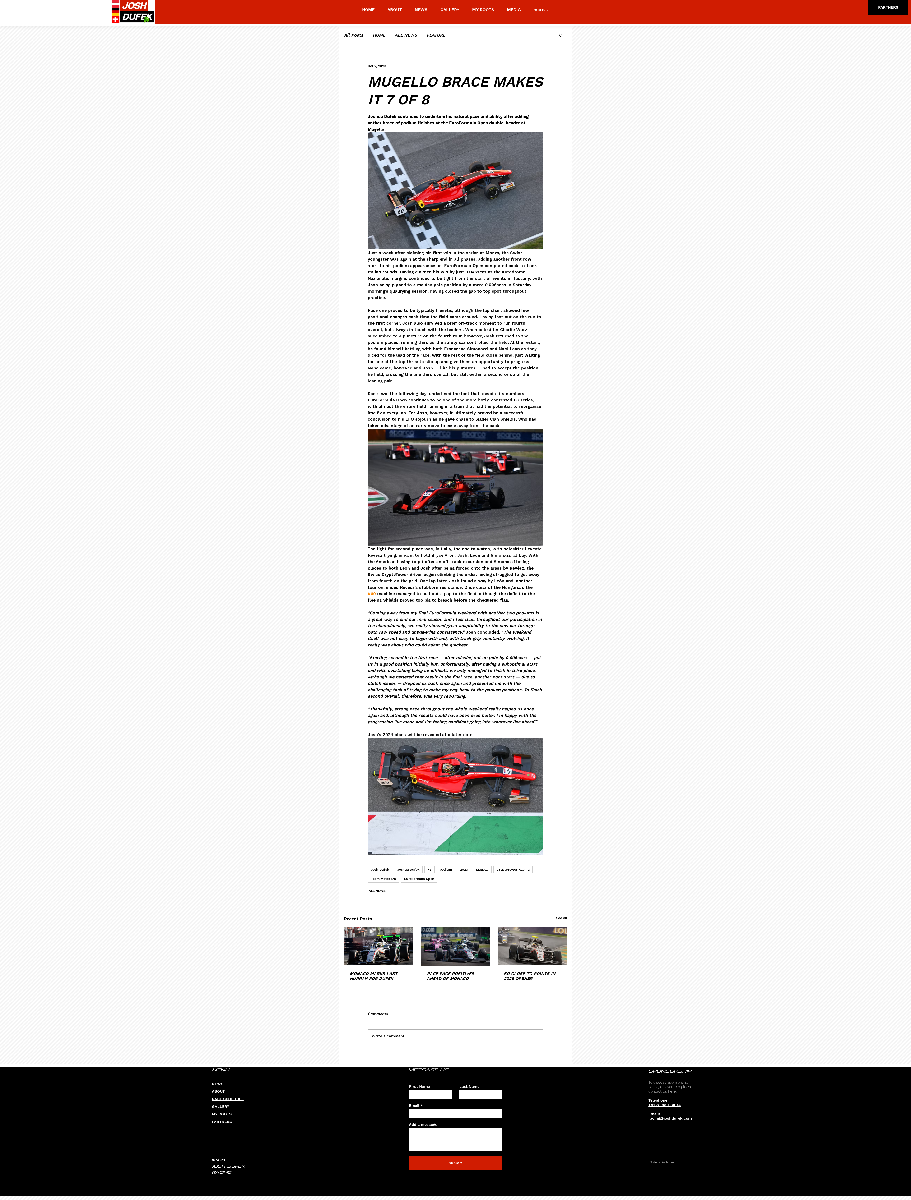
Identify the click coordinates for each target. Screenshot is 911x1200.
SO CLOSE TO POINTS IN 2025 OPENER (529, 976)
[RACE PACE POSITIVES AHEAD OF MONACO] (455, 946)
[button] (561, 35)
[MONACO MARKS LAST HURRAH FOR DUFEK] (378, 946)
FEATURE (436, 34)
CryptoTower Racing (513, 869)
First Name (419, 1087)
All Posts (353, 34)
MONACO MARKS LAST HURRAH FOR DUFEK (373, 976)
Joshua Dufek (408, 869)
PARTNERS (222, 1121)
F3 (430, 869)
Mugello (482, 869)
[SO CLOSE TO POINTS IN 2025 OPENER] (532, 946)
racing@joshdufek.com (670, 1118)
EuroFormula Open (419, 879)
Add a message (423, 1124)
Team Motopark (383, 879)
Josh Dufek (380, 869)
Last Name (469, 1087)
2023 (464, 869)
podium (446, 869)
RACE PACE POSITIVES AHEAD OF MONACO (450, 976)
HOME (379, 34)
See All (561, 918)
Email (414, 1106)
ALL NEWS (406, 34)
